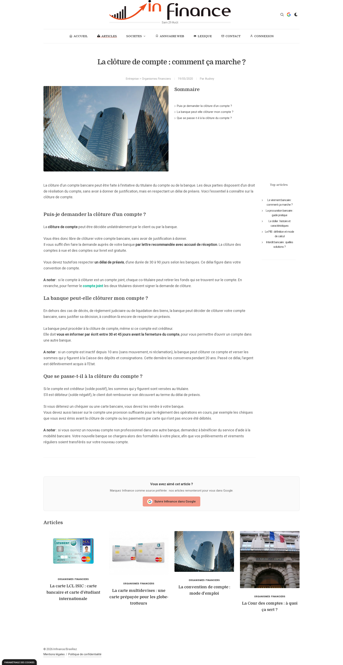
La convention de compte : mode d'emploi (204, 590)
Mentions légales (54, 654)
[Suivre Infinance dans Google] (289, 14)
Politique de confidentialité (84, 654)
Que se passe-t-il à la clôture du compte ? (204, 118)
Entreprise (132, 78)
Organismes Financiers (156, 78)
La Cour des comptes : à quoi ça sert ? (270, 606)
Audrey (209, 78)
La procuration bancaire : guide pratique (279, 213)
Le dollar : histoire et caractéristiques (279, 223)
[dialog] (19, 662)
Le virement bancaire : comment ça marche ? (280, 202)
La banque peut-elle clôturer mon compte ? (205, 112)
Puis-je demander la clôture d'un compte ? (204, 106)
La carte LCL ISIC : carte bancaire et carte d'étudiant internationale (73, 592)
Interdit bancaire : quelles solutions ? (279, 244)
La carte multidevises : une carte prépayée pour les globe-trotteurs (138, 597)
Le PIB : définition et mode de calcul (279, 234)
